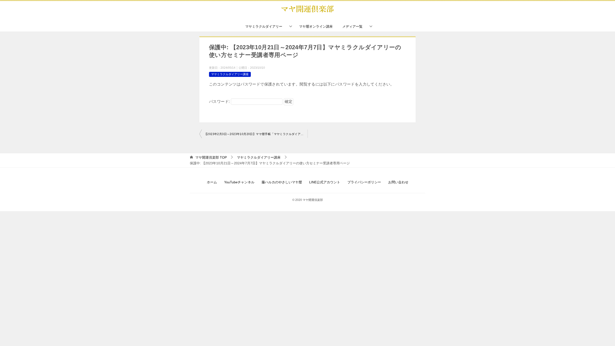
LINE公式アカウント (324, 182)
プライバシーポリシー (364, 182)
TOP (211, 157)
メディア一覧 (352, 26)
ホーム (212, 182)
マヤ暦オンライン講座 (316, 26)
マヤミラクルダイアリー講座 (230, 74)
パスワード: (220, 101)
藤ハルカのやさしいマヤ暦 (282, 182)
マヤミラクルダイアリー (263, 26)
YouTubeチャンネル (239, 182)
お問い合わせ (398, 182)
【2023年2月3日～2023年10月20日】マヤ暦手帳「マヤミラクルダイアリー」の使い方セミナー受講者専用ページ (256, 134)
